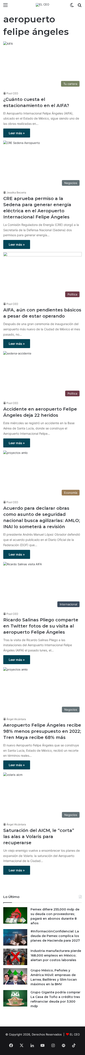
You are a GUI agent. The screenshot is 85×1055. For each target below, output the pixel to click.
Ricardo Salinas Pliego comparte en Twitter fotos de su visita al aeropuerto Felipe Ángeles (40, 626)
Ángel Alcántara (16, 719)
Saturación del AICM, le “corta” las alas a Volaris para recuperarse (38, 836)
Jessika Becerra (16, 192)
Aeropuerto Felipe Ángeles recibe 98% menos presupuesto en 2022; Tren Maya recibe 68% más (42, 731)
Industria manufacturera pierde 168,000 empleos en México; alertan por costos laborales (56, 955)
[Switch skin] (72, 6)
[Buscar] (79, 6)
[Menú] (5, 6)
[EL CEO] (42, 5)
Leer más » (17, 133)
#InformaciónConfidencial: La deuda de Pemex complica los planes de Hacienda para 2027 (55, 935)
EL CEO (75, 1034)
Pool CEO (12, 93)
